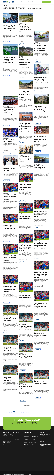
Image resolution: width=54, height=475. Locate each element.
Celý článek (6, 41)
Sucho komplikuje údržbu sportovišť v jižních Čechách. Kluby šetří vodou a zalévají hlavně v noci (25, 28)
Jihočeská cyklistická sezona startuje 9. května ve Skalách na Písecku (25, 158)
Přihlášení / (44, 1)
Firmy (33, 1)
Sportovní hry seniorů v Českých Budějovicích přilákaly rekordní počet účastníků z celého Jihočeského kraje (9, 111)
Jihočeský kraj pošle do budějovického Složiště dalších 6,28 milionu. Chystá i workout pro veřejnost (9, 61)
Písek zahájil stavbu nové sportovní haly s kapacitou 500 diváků (9, 168)
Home (22, 1)
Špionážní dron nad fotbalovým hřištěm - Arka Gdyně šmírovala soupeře (25, 469)
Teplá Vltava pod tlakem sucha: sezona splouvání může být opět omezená (40, 167)
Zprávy (25, 1)
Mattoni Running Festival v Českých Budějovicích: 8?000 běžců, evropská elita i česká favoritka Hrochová (25, 126)
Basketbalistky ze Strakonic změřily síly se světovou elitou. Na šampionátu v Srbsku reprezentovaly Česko (40, 47)
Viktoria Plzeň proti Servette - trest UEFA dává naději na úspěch (9, 318)
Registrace (48, 1)
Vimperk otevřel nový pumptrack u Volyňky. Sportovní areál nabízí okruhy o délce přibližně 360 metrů (24, 94)
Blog (31, 1)
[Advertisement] (42, 21)
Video (28, 1)
